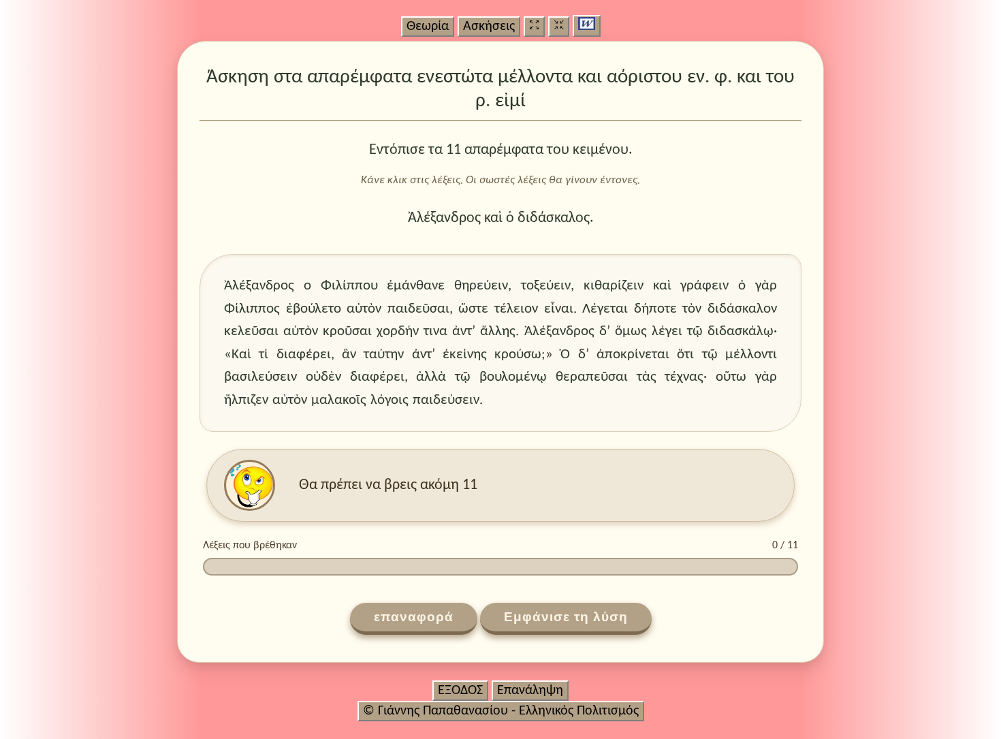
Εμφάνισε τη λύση (566, 617)
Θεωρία (428, 26)
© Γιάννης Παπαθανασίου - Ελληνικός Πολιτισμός (501, 711)
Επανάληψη (530, 690)
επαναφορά (414, 617)
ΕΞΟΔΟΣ (460, 690)
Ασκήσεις (489, 26)
